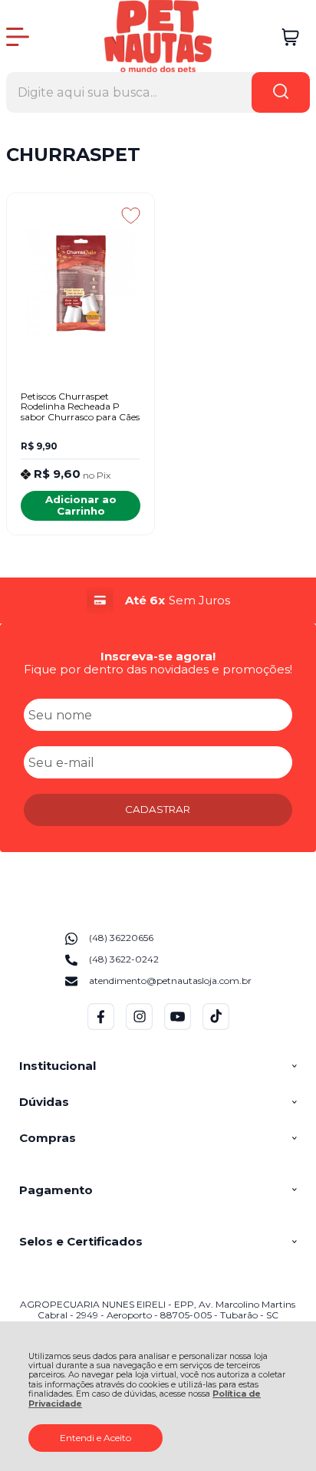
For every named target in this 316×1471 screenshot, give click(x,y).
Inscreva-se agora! (158, 656)
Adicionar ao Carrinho (81, 505)
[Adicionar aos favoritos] (130, 215)
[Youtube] (177, 1026)
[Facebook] (100, 1026)
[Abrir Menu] (17, 37)
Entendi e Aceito (95, 1437)
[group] (158, 600)
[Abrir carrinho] (290, 37)
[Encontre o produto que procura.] (281, 92)
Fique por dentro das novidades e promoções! (158, 669)
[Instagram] (139, 1026)
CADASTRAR (157, 809)
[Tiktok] (215, 1026)
